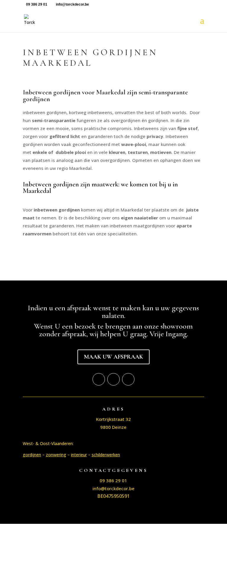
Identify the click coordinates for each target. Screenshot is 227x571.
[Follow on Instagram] (113, 379)
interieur (79, 454)
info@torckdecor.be (113, 488)
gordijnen (32, 454)
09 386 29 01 (36, 4)
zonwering (56, 454)
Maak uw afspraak (113, 356)
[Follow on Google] (128, 379)
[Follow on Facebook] (99, 379)
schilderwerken (106, 454)
